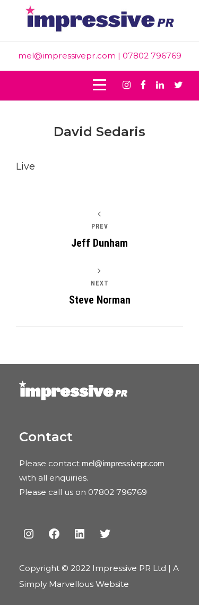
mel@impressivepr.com (67, 56)
